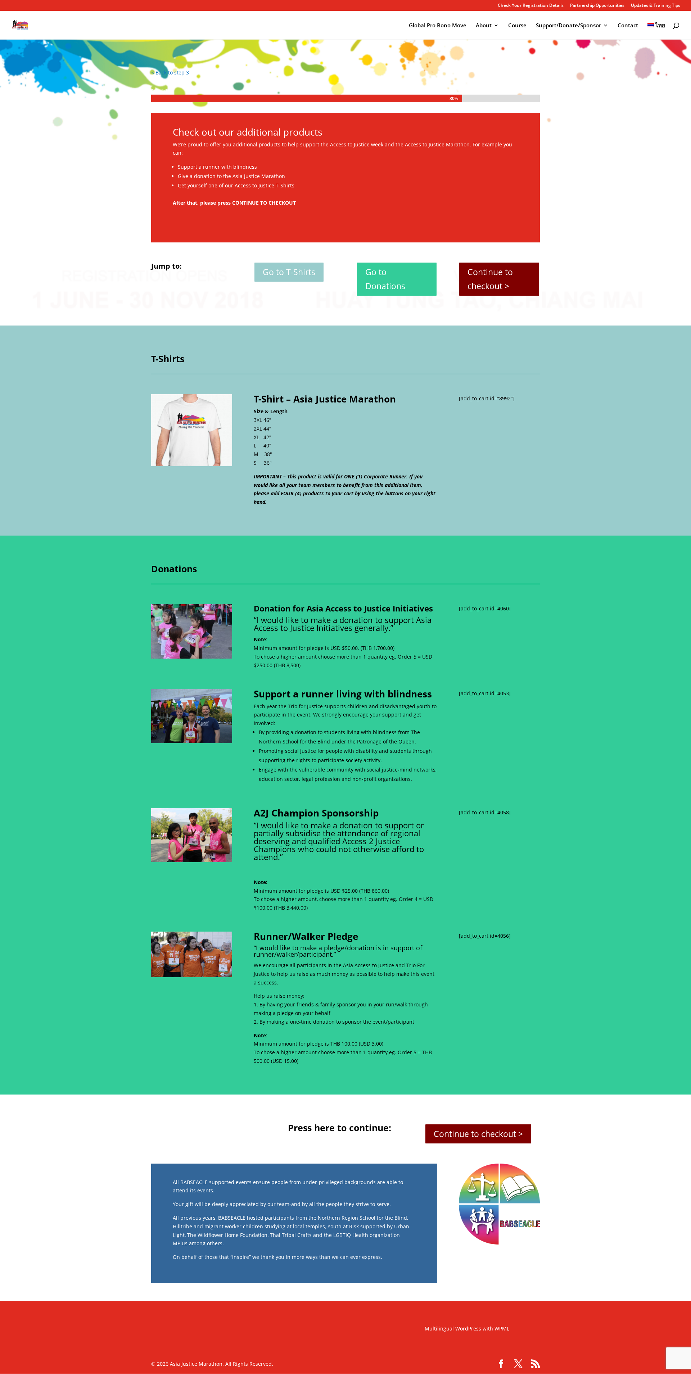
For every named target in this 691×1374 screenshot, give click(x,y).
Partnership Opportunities (597, 5)
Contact (628, 26)
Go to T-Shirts (289, 272)
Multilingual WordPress (453, 1328)
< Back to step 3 (170, 72)
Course (517, 26)
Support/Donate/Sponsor (568, 26)
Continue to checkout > (490, 279)
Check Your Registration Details (531, 5)
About (484, 26)
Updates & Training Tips (655, 5)
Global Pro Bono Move (437, 26)
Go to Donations (385, 279)
